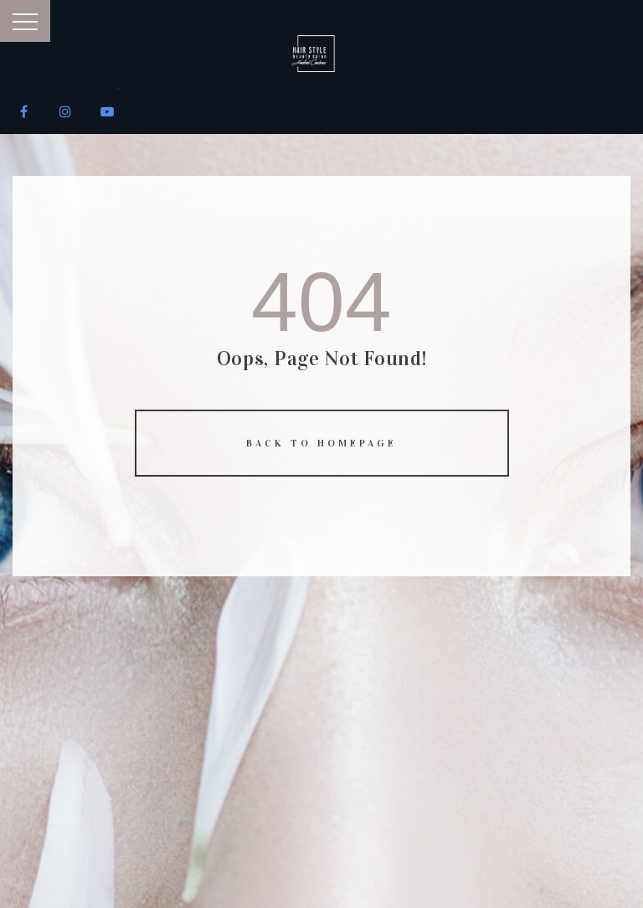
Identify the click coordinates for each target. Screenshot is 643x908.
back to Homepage (321, 443)
